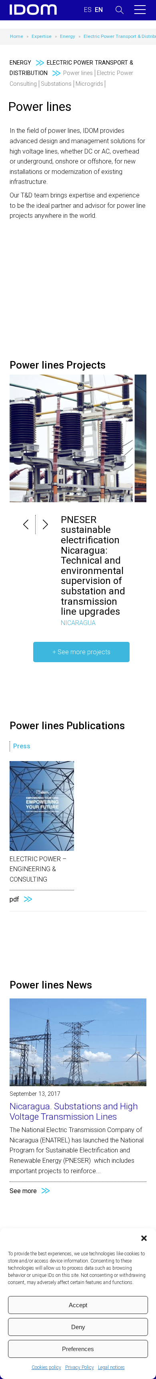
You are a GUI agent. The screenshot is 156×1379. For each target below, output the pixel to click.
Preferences (78, 1348)
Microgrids (89, 84)
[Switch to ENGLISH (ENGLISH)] (99, 10)
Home (16, 36)
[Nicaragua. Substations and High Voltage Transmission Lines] (78, 1084)
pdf (14, 899)
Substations (56, 84)
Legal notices (111, 1367)
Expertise (42, 36)
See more (23, 1191)
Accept (78, 1305)
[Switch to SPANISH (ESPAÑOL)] (88, 10)
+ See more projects (81, 652)
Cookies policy (46, 1367)
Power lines (78, 73)
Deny (78, 1327)
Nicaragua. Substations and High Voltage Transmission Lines (74, 1111)
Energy (67, 36)
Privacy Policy (79, 1367)
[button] (144, 1238)
